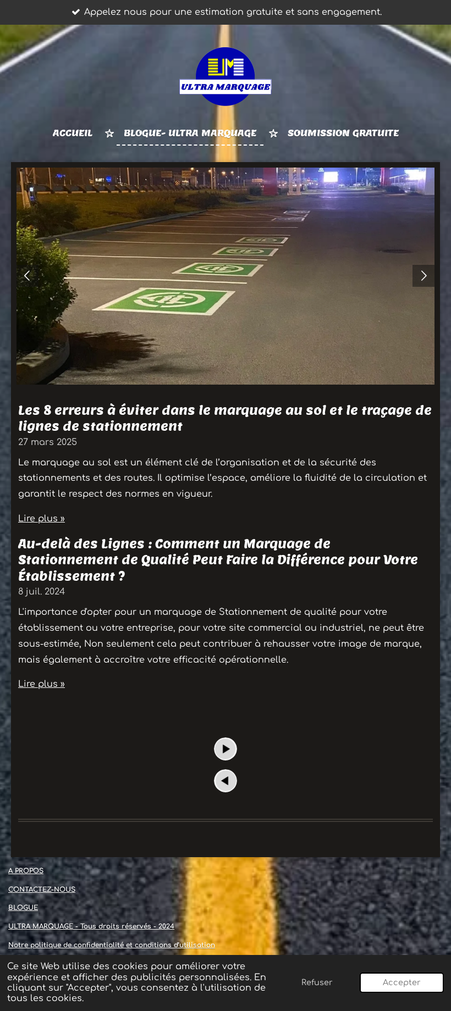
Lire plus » (41, 519)
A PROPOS (25, 871)
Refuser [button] (317, 982)
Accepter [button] (402, 982)
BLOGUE (23, 908)
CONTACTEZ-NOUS (41, 889)
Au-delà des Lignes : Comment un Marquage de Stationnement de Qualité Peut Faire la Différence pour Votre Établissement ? (218, 560)
